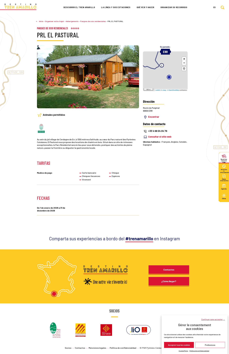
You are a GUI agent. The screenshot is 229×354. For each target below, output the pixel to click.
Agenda (224, 189)
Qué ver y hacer (145, 7)
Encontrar (153, 116)
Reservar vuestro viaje (224, 159)
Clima (224, 198)
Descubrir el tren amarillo (79, 7)
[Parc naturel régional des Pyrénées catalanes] (55, 329)
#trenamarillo (139, 238)
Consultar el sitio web (159, 136)
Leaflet (157, 90)
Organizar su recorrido (173, 7)
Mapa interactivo (224, 179)
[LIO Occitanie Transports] (138, 329)
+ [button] (184, 59)
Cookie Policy (183, 351)
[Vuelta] (38, 21)
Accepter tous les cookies (179, 345)
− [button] (184, 63)
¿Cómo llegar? (168, 281)
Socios (68, 348)
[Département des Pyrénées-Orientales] (80, 329)
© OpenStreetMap (173, 90)
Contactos (168, 269)
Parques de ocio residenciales (52, 28)
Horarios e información (224, 170)
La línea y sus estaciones (115, 7)
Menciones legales (97, 348)
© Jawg (163, 90)
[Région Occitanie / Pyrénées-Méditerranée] (106, 329)
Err (165, 52)
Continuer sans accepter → (213, 319)
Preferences (210, 345)
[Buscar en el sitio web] (222, 7)
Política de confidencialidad (199, 351)
